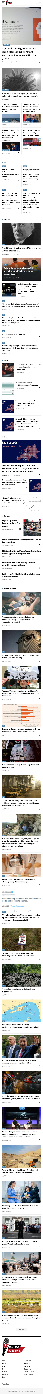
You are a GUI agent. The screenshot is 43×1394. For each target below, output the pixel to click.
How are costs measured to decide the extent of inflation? (26, 384)
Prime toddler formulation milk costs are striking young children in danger (18, 880)
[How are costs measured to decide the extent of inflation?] (8, 388)
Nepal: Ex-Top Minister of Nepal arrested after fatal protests (11, 523)
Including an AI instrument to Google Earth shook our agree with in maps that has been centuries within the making (28, 289)
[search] (32, 2)
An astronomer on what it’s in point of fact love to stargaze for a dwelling (20, 656)
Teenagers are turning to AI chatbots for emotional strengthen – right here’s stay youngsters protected (18, 619)
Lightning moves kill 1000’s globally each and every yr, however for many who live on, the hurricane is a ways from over (11, 199)
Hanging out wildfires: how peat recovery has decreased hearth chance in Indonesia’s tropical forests (21, 1318)
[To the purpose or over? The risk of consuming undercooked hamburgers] (8, 370)
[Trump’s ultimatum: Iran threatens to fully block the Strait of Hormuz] (11, 118)
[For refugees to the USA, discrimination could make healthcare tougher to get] (21, 1192)
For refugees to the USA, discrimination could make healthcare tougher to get (20, 1207)
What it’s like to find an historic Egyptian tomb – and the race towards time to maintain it (20, 1171)
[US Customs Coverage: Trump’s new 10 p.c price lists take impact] (32, 142)
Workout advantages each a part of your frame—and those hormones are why (27, 403)
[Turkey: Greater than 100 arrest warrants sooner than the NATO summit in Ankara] (32, 118)
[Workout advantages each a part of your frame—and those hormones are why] (8, 406)
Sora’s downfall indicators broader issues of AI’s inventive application (10, 173)
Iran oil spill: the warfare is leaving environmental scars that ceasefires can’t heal (20, 1025)
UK (4, 244)
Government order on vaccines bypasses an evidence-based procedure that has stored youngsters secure (19, 1279)
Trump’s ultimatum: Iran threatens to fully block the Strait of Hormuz (10, 108)
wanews (6, 62)
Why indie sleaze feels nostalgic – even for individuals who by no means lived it (19, 271)
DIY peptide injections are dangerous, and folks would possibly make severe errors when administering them (31, 175)
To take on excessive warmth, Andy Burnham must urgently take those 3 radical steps (20, 954)
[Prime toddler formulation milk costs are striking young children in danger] (21, 865)
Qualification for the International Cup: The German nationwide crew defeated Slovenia (18, 563)
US (5, 162)
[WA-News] (9, 2)
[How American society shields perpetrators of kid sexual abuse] (21, 751)
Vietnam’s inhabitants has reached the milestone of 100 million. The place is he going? (13, 500)
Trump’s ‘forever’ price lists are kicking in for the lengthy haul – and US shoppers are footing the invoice (20, 693)
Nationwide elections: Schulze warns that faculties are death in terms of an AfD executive (10, 135)
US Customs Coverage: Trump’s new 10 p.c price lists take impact (31, 132)
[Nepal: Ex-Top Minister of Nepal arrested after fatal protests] (32, 527)
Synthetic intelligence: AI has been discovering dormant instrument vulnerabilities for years (19, 53)
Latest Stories (10, 588)
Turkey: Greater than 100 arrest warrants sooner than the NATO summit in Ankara (31, 108)
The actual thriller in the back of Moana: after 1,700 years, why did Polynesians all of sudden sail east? (21, 305)
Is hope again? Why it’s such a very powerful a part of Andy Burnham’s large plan (20, 1242)
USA (4, 166)
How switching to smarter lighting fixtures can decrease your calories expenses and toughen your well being (26, 422)
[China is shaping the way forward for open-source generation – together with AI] (21, 1046)
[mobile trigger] (4, 2)
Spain (6, 360)
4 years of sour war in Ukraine (13, 334)
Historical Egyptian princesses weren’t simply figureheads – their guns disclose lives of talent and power (20, 348)
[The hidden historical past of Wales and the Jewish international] (21, 234)
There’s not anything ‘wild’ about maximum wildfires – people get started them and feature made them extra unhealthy (20, 803)
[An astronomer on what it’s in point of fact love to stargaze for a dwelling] (21, 641)
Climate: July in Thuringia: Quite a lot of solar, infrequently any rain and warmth (20, 94)
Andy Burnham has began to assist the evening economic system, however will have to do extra (21, 1097)
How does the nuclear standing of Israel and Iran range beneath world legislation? (14, 482)
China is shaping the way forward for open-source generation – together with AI (19, 1061)
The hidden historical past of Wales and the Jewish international (21, 249)
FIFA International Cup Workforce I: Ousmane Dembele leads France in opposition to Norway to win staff (21, 552)
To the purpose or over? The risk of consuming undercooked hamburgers (28, 366)
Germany (6, 44)
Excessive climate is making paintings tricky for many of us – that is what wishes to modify (21, 730)
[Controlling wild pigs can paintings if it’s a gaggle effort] (21, 975)
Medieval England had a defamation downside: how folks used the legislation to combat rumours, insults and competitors (21, 320)
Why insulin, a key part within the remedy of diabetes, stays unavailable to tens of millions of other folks (20, 468)
